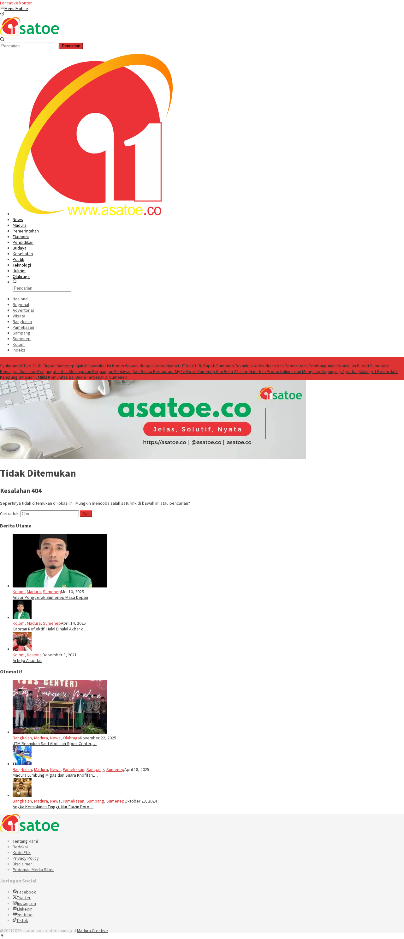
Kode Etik (22, 852)
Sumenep (52, 591)
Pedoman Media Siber (33, 869)
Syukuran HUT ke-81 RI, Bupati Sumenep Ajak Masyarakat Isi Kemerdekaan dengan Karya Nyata (88, 366)
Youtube (25, 915)
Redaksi (20, 847)
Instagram (26, 903)
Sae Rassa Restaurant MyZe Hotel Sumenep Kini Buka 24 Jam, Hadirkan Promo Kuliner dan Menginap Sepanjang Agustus (245, 371)
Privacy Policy (26, 858)
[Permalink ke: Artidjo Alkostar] (22, 649)
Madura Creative (92, 930)
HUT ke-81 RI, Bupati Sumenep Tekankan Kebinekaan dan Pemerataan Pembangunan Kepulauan (267, 366)
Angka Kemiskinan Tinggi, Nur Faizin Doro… (53, 807)
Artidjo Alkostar (27, 660)
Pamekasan (73, 769)
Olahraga (71, 738)
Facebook (26, 892)
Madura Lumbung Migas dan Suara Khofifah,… (55, 775)
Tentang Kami (25, 841)
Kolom (19, 591)
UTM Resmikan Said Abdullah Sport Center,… (55, 743)
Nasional (35, 655)
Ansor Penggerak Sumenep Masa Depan (50, 597)
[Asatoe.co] (29, 34)
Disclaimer (22, 864)
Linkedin (25, 909)
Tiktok (22, 920)
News (55, 738)
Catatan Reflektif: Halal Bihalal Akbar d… (50, 629)
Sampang (95, 769)
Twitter (24, 897)
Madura (34, 591)
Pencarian (71, 46)
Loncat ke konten (16, 3)
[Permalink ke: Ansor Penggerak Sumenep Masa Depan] (60, 586)
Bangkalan (22, 738)
